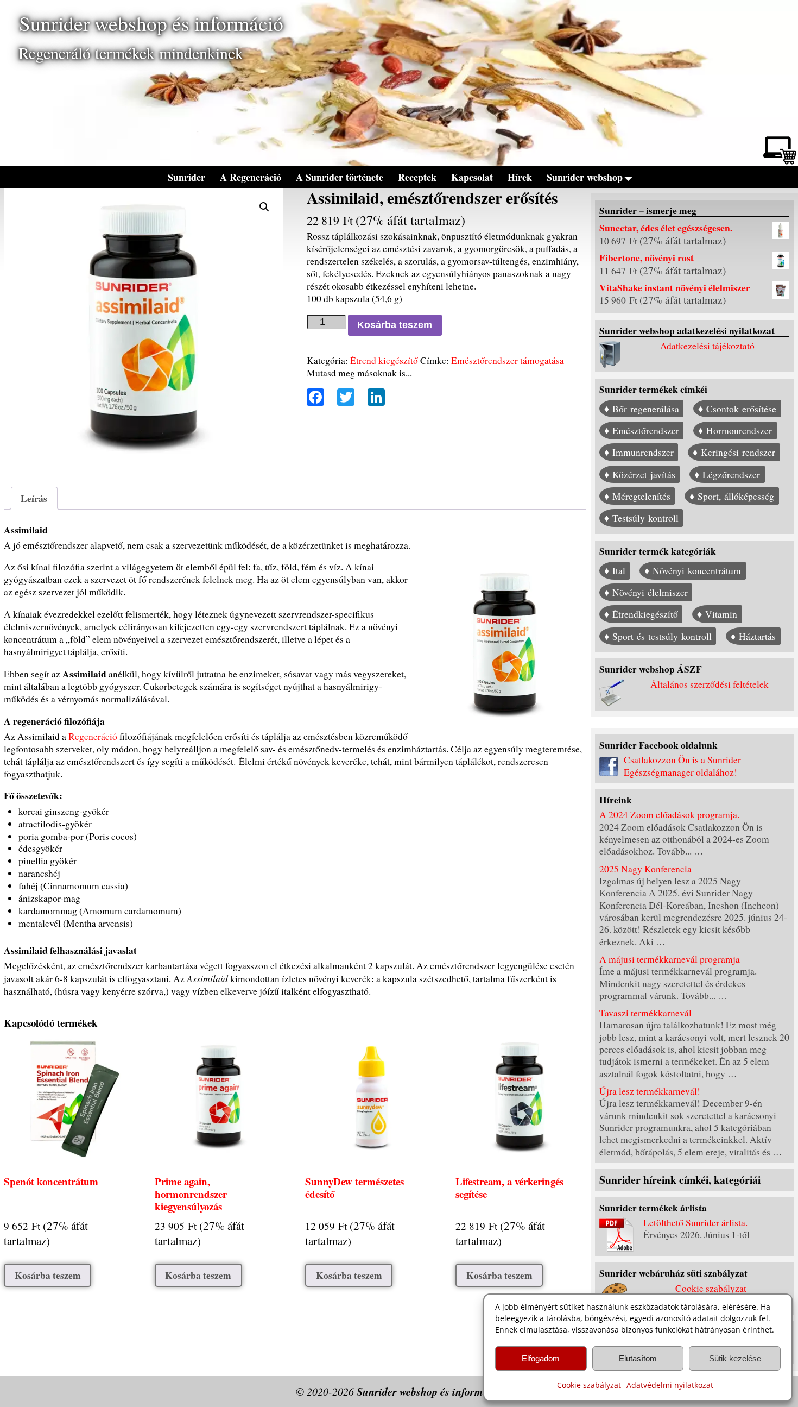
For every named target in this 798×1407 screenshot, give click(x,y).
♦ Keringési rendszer (734, 453)
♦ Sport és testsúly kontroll (658, 636)
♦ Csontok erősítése (737, 409)
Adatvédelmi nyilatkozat (669, 1385)
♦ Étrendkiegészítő (641, 614)
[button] (264, 207)
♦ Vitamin (717, 614)
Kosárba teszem (394, 324)
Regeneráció (92, 736)
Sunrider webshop (585, 177)
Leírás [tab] (34, 498)
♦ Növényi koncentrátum (692, 570)
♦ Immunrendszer (639, 453)
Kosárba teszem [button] (48, 1275)
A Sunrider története (339, 177)
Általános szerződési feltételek (709, 684)
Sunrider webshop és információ (151, 23)
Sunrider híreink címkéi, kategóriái (680, 1180)
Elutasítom (638, 1358)
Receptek (417, 177)
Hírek (520, 177)
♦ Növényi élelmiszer (646, 592)
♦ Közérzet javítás (639, 474)
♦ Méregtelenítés (637, 496)
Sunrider (186, 177)
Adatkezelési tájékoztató (707, 346)
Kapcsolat (472, 177)
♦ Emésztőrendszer (641, 430)
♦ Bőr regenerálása (641, 409)
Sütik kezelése (735, 1358)
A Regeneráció (250, 177)
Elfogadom (541, 1358)
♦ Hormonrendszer (735, 430)
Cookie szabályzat (589, 1385)
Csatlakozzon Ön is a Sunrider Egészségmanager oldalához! (682, 765)
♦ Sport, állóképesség (731, 496)
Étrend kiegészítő (384, 360)
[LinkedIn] (373, 398)
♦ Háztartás (753, 636)
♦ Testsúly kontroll (641, 518)
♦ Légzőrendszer (727, 474)
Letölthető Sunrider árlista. (695, 1222)
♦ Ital (614, 570)
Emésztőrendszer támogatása (507, 360)
